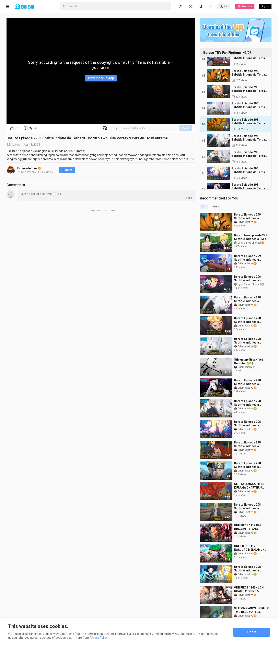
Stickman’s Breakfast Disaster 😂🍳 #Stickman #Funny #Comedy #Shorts (248, 361)
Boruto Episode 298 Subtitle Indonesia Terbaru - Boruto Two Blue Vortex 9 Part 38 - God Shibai (249, 299)
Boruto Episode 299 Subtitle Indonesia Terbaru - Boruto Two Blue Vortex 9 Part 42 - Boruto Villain (249, 257)
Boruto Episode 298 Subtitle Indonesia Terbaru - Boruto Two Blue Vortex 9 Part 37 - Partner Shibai (249, 402)
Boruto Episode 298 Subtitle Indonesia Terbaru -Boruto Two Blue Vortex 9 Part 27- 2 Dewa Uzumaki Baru (250, 568)
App (226, 6)
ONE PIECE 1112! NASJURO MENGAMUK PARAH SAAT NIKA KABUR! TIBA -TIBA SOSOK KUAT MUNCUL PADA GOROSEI (249, 548)
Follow (67, 170)
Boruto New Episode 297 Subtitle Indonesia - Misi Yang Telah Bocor (250, 237)
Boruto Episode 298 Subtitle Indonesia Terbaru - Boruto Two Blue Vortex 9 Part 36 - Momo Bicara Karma (249, 423)
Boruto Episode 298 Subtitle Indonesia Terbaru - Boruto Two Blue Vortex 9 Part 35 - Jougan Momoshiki (249, 382)
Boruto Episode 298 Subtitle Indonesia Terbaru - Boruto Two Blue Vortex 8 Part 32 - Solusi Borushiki (249, 506)
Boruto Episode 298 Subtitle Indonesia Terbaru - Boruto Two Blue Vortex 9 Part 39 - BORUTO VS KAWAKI (249, 320)
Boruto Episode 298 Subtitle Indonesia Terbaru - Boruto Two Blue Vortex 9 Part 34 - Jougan (249, 465)
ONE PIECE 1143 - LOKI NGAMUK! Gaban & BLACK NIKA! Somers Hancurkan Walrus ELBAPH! (249, 589)
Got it (251, 632)
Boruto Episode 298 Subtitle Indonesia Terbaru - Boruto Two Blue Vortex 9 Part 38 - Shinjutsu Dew (249, 340)
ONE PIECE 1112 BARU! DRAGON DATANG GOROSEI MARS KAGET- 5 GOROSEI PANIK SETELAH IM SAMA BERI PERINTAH (251, 527)
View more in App (101, 78)
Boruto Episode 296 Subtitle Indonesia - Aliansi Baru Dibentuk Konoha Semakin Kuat (249, 278)
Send (185, 128)
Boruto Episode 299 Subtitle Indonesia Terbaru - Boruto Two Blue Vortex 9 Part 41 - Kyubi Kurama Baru (249, 216)
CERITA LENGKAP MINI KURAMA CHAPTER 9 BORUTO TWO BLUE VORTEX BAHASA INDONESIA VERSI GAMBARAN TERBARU (249, 485)
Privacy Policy (98, 637)
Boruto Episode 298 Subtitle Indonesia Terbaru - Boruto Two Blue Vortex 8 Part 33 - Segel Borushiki (249, 444)
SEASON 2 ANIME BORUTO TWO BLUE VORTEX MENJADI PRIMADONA (251, 610)
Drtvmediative (27, 168)
